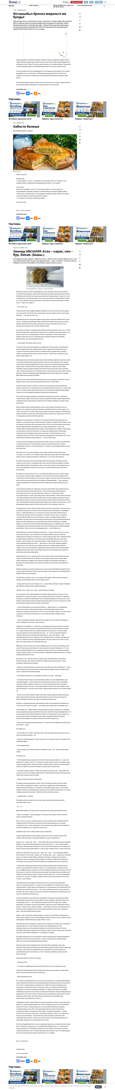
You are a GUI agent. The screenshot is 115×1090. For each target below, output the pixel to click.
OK (86, 2)
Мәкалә (11, 6)
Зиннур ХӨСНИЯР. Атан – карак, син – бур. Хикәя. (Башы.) (63, 6)
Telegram (98, 2)
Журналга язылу (76, 2)
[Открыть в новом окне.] (20, 93)
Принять (98, 1087)
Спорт (15, 10)
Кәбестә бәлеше (33, 5)
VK (91, 2)
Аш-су (15, 123)
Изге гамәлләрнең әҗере (85, 5)
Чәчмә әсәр (16, 247)
